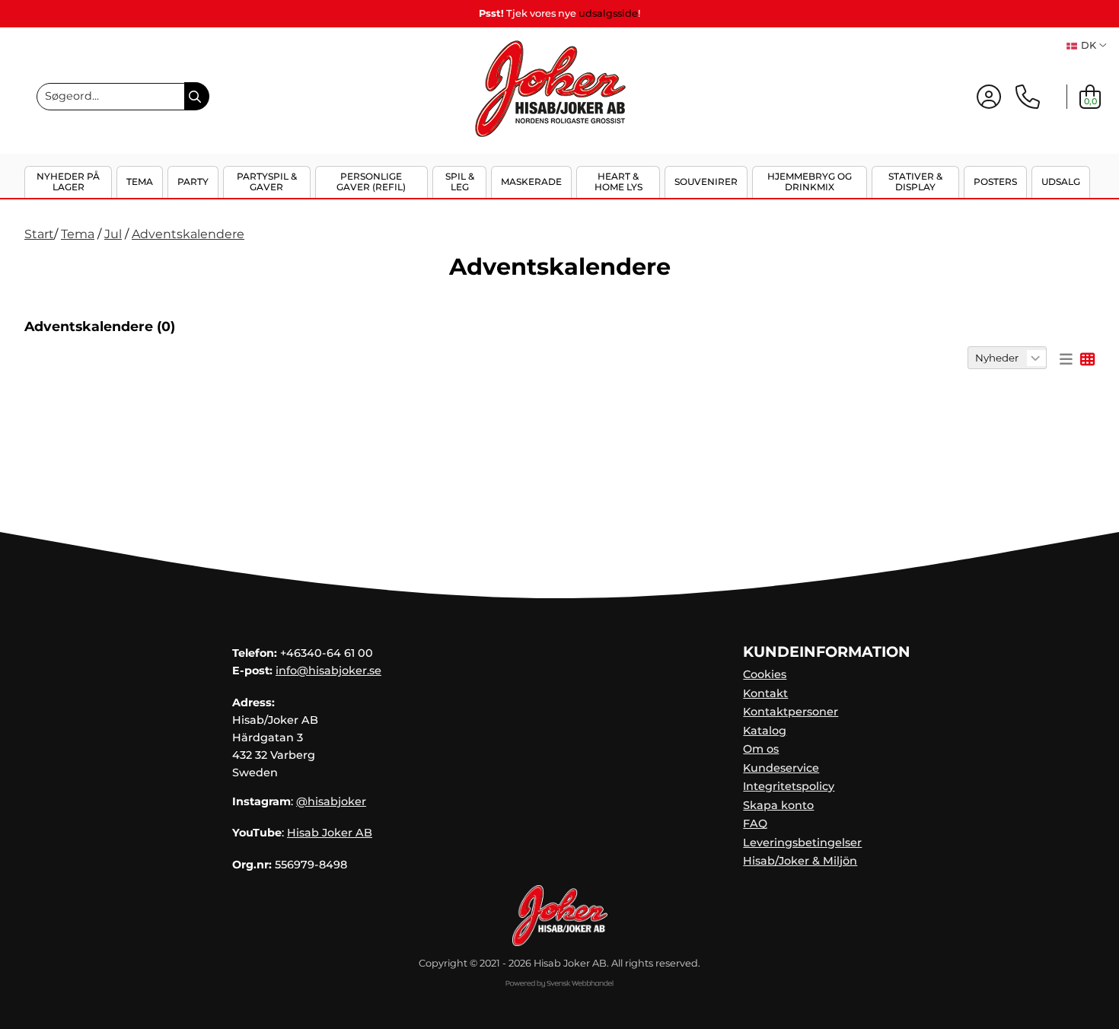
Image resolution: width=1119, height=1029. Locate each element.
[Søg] (196, 96)
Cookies (764, 674)
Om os (761, 749)
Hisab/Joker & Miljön (800, 861)
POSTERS (995, 181)
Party (193, 181)
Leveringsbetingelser (802, 842)
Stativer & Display (915, 181)
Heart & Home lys (618, 181)
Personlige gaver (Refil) (371, 181)
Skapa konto (778, 805)
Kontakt (765, 693)
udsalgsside (608, 13)
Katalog (764, 731)
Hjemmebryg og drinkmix (809, 181)
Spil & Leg (459, 181)
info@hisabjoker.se (328, 670)
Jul (113, 234)
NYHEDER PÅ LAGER (68, 181)
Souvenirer (706, 181)
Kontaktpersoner (790, 711)
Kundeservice (781, 768)
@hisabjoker (331, 801)
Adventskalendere (188, 234)
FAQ (755, 823)
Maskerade (531, 181)
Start (39, 234)
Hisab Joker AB (329, 832)
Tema (139, 181)
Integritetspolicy (788, 786)
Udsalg (1060, 181)
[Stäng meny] (1093, 193)
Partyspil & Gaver (267, 181)
